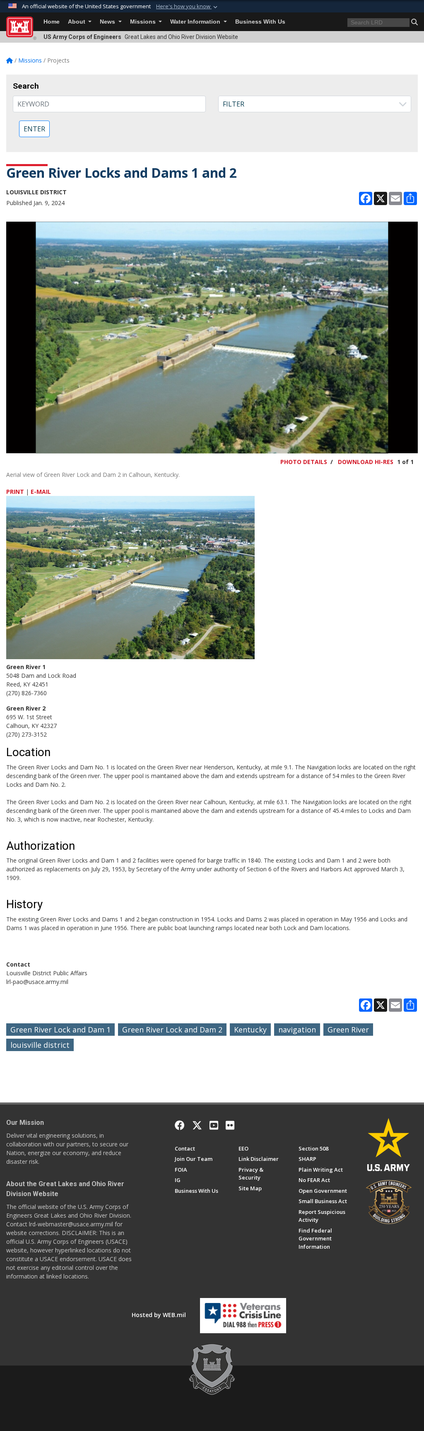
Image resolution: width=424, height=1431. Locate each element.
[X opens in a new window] (197, 1125)
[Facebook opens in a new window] (180, 1125)
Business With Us (260, 22)
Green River (348, 1030)
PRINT (15, 492)
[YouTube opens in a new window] (214, 1125)
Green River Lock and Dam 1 (60, 1030)
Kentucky (250, 1030)
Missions (143, 22)
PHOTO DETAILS (303, 462)
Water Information (196, 22)
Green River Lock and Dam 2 (172, 1030)
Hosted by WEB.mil (159, 1315)
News (108, 22)
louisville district (40, 1045)
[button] (187, 6)
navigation (297, 1030)
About (77, 22)
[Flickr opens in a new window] (230, 1125)
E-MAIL (41, 492)
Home (51, 22)
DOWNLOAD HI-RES (365, 462)
